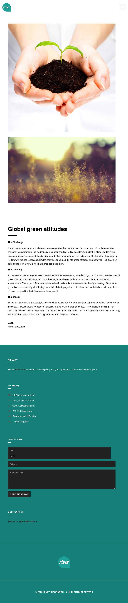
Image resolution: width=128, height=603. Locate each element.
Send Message (19, 494)
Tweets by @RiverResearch (22, 521)
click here (20, 369)
